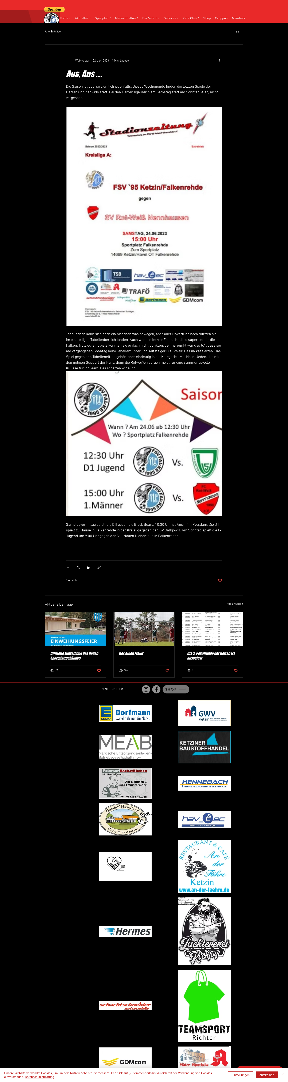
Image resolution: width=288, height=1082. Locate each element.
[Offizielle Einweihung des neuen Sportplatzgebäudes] (75, 629)
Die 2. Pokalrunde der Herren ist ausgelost (210, 655)
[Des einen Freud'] (144, 629)
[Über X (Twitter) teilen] (78, 567)
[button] (54, 9)
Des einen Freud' (131, 653)
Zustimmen (266, 1075)
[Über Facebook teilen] (68, 567)
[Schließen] (282, 1075)
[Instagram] (146, 689)
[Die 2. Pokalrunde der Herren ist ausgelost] (212, 629)
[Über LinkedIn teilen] (89, 567)
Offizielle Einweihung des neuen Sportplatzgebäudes (74, 655)
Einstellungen (241, 1075)
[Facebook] (156, 689)
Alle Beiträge (53, 32)
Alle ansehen (235, 604)
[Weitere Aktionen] (219, 60)
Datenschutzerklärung (39, 1077)
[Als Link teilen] (99, 567)
